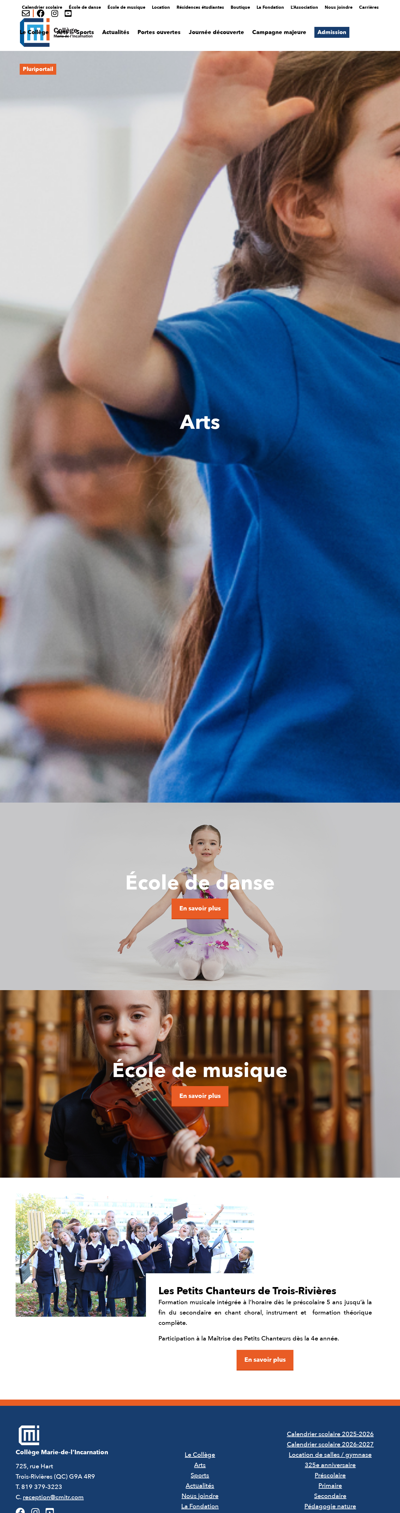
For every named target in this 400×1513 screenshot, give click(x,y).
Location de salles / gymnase (330, 1454)
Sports (200, 1475)
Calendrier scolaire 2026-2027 (330, 1444)
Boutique (240, 7)
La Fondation (270, 7)
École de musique (126, 7)
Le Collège (200, 1454)
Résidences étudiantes (200, 7)
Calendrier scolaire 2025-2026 (330, 1434)
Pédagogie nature (330, 1506)
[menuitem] (42, 6)
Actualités (200, 1485)
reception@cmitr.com (53, 1497)
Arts (200, 1465)
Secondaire (330, 1496)
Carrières (369, 7)
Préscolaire (330, 1475)
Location (161, 7)
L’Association (304, 7)
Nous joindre (338, 7)
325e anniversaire (330, 1465)
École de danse (85, 7)
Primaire (330, 1485)
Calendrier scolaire (42, 7)
